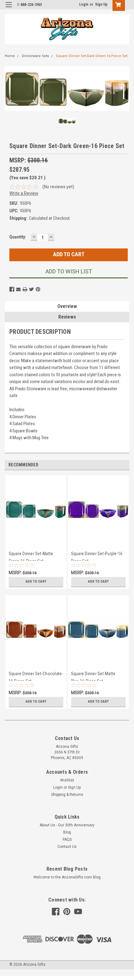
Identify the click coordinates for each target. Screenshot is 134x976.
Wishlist (67, 780)
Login (83, 4)
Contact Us (67, 846)
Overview (67, 306)
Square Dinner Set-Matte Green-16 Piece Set (31, 556)
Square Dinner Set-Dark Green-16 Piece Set (91, 56)
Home (10, 56)
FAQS (67, 839)
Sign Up (101, 4)
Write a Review (23, 193)
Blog (67, 832)
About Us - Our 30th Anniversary (67, 825)
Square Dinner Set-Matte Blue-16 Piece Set (93, 676)
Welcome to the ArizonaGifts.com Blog (67, 877)
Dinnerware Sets (35, 56)
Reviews (67, 317)
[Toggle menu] (8, 8)
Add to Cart (36, 581)
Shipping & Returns (67, 794)
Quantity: (17, 236)
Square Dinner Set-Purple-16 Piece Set (97, 556)
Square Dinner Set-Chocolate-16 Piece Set (36, 676)
